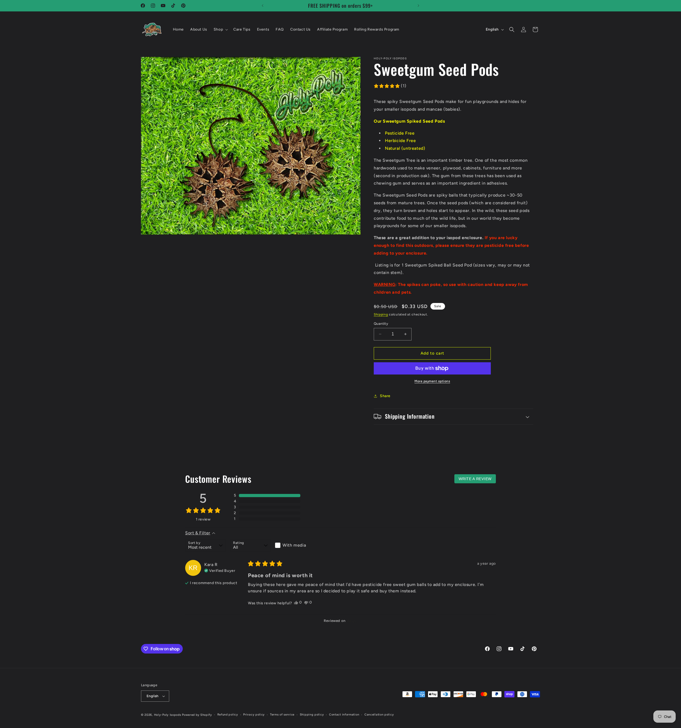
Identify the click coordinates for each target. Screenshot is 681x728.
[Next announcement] (418, 6)
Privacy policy (254, 714)
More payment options (432, 381)
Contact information (344, 714)
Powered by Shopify (197, 715)
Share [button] (385, 396)
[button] (220, 29)
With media (294, 545)
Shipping (381, 314)
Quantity (381, 324)
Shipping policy (312, 714)
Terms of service (282, 714)
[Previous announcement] (262, 6)
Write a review (475, 479)
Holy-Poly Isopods (167, 715)
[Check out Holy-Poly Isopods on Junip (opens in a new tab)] (351, 620)
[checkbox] (295, 545)
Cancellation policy (379, 714)
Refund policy (227, 714)
